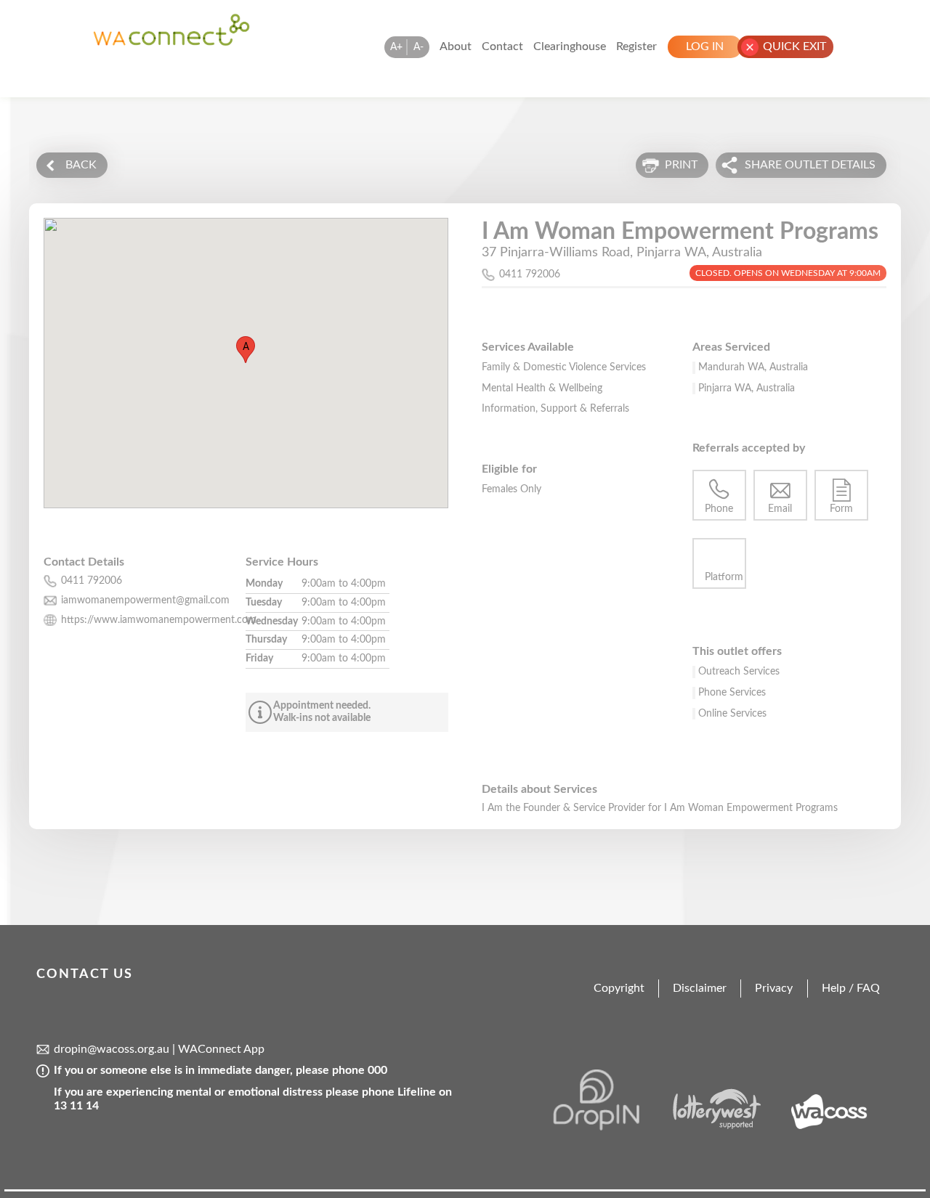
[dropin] (609, 1127)
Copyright (619, 988)
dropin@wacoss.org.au (111, 1049)
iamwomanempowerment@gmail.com (145, 600)
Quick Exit (794, 46)
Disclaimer (700, 988)
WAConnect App (221, 1049)
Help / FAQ (851, 988)
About (456, 46)
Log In (705, 46)
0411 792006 (529, 274)
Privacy (774, 988)
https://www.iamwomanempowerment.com (158, 620)
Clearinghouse (569, 46)
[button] (245, 349)
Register (636, 46)
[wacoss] (838, 1127)
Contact (502, 46)
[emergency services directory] (171, 43)
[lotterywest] (724, 1127)
